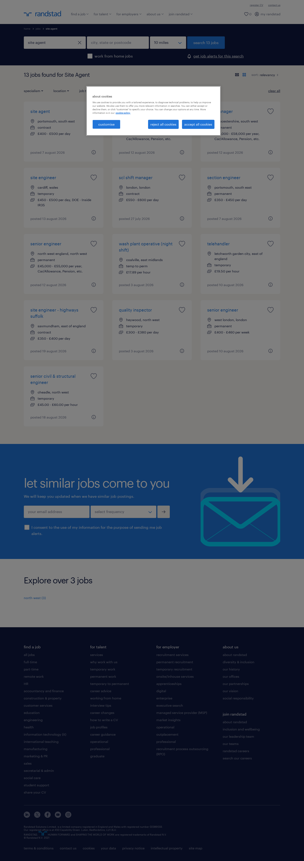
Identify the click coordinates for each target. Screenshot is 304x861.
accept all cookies (198, 124)
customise (106, 124)
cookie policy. (123, 113)
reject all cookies (163, 124)
